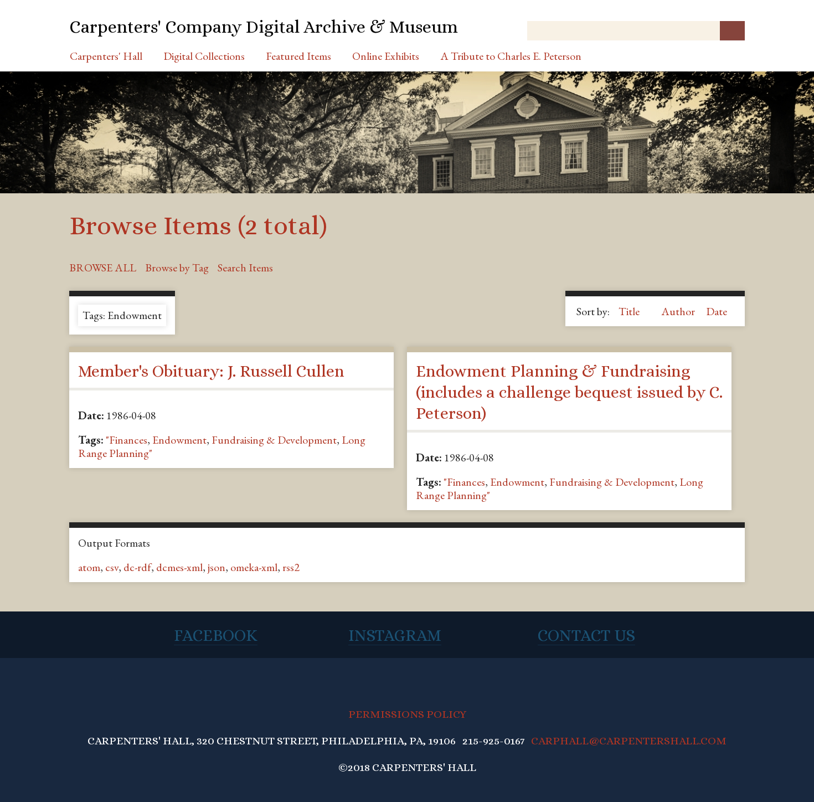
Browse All (102, 267)
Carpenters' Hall (106, 56)
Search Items (245, 267)
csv (112, 567)
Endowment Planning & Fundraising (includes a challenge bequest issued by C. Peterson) (569, 392)
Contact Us (586, 635)
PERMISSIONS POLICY (407, 714)
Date (716, 311)
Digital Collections (204, 56)
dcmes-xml (179, 567)
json (216, 567)
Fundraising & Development (274, 440)
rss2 (291, 567)
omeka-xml (253, 567)
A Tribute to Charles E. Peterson (510, 56)
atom (89, 567)
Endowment (179, 440)
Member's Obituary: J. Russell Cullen (211, 371)
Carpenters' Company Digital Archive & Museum (263, 27)
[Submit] (732, 30)
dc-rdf (137, 567)
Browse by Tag (177, 267)
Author (679, 311)
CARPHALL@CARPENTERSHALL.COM (629, 740)
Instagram (394, 635)
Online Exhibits (385, 56)
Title (630, 311)
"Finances (126, 440)
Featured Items (298, 56)
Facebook (215, 635)
